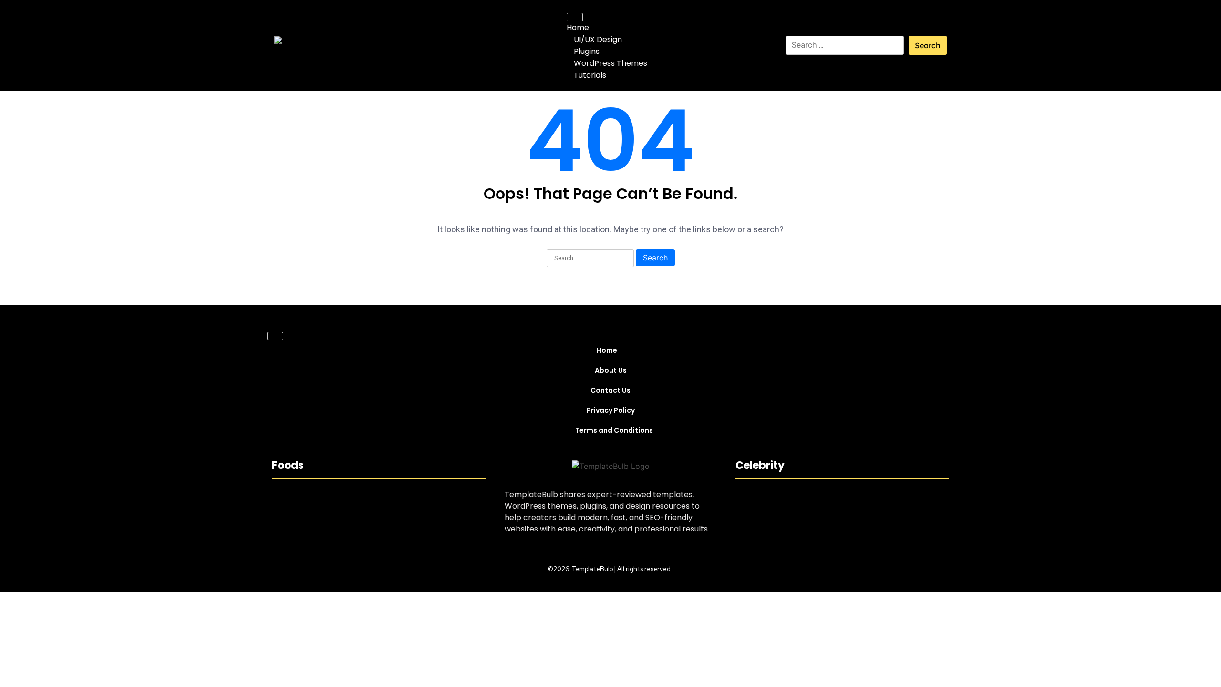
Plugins (587, 51)
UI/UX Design (598, 39)
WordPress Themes (610, 63)
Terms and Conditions (614, 430)
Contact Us (610, 390)
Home (578, 27)
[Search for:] (845, 45)
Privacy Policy (611, 410)
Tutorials (590, 75)
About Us (611, 370)
